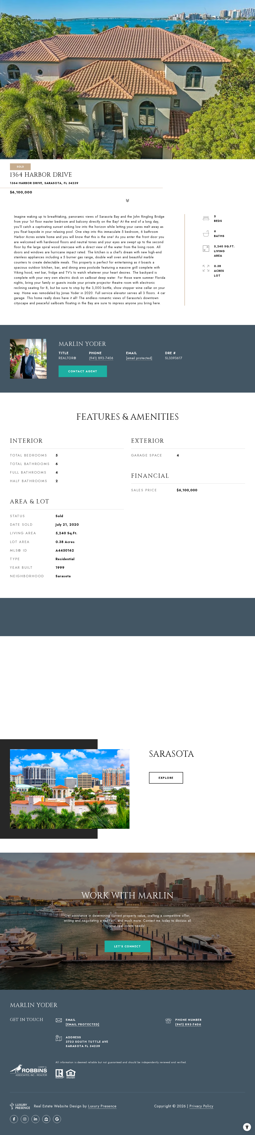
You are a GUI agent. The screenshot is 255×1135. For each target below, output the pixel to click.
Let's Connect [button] (127, 946)
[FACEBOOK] (14, 1119)
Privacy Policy (201, 1106)
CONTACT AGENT (82, 371)
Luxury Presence (102, 1106)
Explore (166, 778)
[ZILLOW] (46, 1119)
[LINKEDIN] (35, 1119)
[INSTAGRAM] (25, 1119)
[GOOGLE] (57, 1119)
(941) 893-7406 (101, 358)
